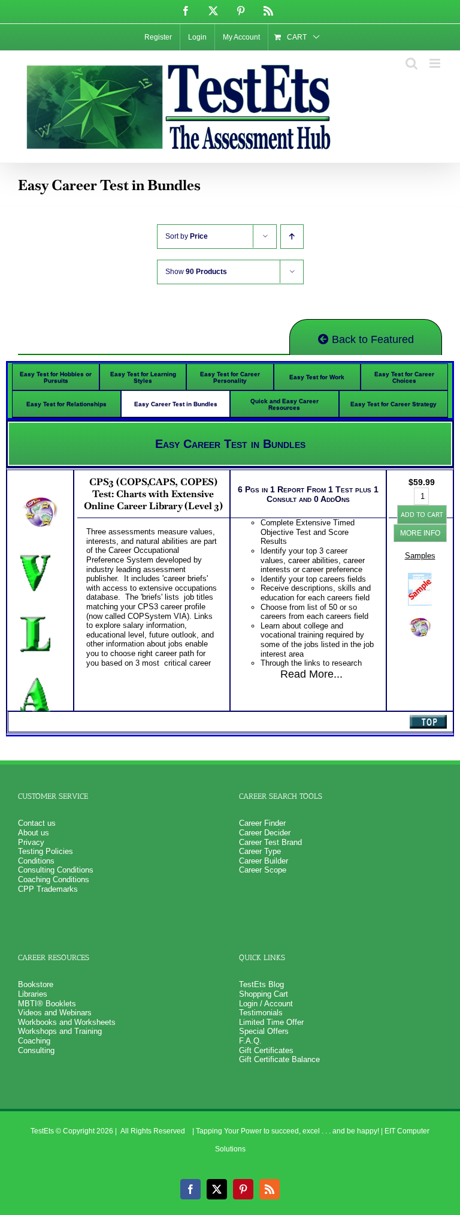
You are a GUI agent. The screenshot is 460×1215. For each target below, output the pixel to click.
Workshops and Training (60, 1031)
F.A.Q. (250, 1040)
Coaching (34, 1040)
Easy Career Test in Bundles (175, 404)
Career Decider (264, 832)
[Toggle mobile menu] (435, 63)
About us (33, 832)
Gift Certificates (266, 1050)
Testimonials (261, 1012)
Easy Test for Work (316, 377)
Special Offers (264, 1031)
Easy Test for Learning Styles (143, 377)
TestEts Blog (261, 984)
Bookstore (35, 984)
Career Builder (263, 860)
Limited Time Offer (271, 1022)
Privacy (31, 842)
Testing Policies (45, 851)
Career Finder (262, 823)
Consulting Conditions (55, 869)
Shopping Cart (263, 994)
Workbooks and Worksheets (67, 1022)
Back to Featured (371, 339)
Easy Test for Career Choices (404, 377)
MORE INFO (420, 533)
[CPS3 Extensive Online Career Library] (420, 616)
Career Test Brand (270, 842)
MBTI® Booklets (47, 1003)
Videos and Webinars (55, 1012)
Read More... (311, 674)
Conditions (36, 860)
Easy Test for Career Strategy (393, 404)
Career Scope (262, 869)
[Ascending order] (292, 236)
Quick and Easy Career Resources (284, 404)
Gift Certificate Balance (279, 1059)
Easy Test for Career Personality (230, 377)
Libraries (32, 994)
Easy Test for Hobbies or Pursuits (56, 377)
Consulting (36, 1050)
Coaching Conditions (53, 879)
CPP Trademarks (48, 889)
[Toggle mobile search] (411, 63)
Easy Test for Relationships (66, 404)
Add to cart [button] (422, 514)
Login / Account (266, 1003)
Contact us (37, 823)
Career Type (260, 851)
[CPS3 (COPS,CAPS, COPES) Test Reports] (420, 577)
